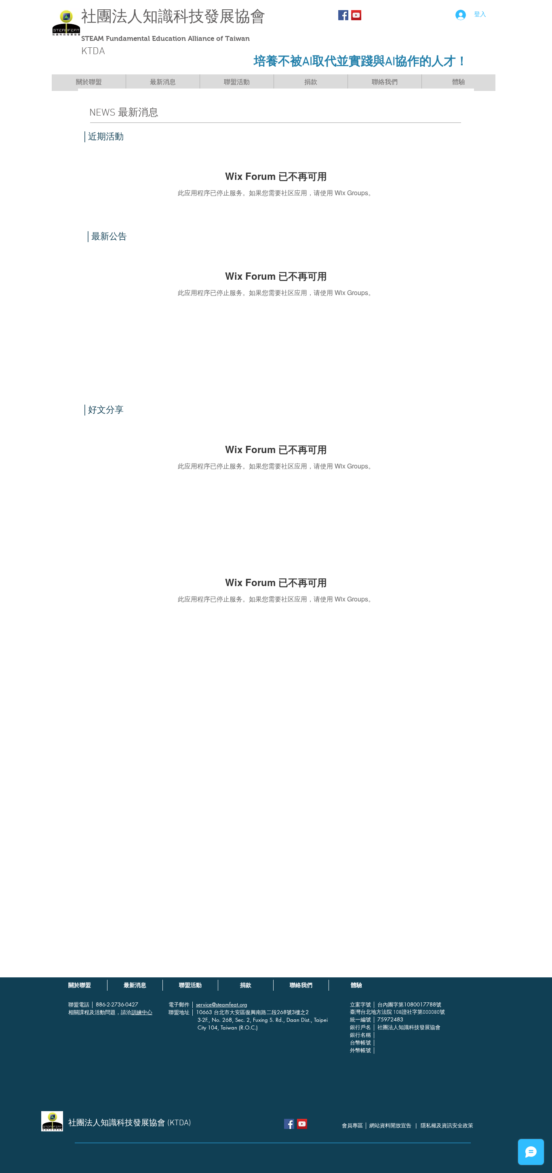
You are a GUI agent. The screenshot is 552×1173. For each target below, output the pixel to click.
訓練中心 (141, 1012)
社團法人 (112, 16)
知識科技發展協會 (204, 16)
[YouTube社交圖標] (356, 15)
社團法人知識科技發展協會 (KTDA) (129, 1123)
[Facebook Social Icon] (343, 15)
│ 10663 (202, 1012)
